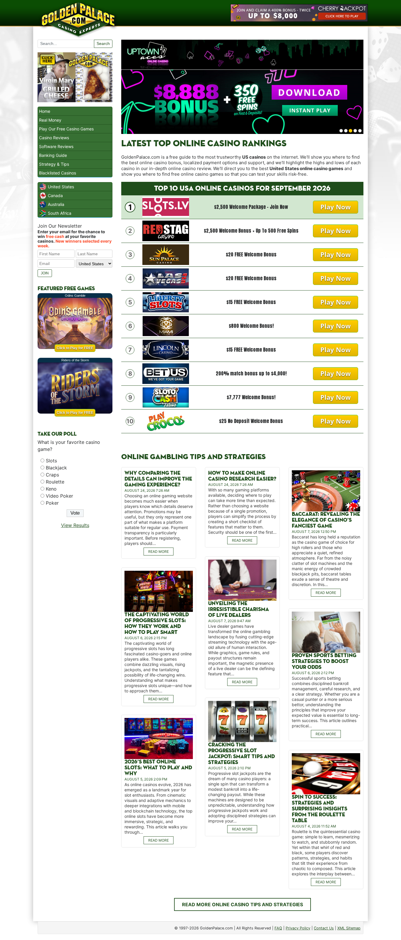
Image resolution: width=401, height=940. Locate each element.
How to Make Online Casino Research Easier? (242, 476)
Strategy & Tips (54, 164)
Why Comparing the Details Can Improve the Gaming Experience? (158, 479)
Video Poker (59, 496)
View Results (75, 525)
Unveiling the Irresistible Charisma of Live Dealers (238, 609)
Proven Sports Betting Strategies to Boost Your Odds (324, 661)
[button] (341, 130)
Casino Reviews (54, 137)
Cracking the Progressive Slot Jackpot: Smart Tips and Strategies (241, 753)
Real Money (50, 120)
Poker (52, 503)
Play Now (335, 206)
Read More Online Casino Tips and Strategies (242, 904)
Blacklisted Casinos (57, 172)
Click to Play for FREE (75, 348)
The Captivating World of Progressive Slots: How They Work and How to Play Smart (156, 623)
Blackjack (56, 468)
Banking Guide (53, 155)
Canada (55, 195)
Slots (51, 461)
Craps (52, 475)
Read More (158, 551)
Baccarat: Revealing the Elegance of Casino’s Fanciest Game (326, 520)
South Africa (59, 213)
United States (61, 186)
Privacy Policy (298, 928)
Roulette (55, 482)
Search (103, 43)
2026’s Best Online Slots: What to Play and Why (158, 767)
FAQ (278, 928)
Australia (56, 204)
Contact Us (324, 928)
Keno (51, 489)
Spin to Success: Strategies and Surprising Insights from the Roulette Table (319, 809)
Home (44, 111)
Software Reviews (56, 146)
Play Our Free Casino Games (66, 128)
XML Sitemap (348, 928)
